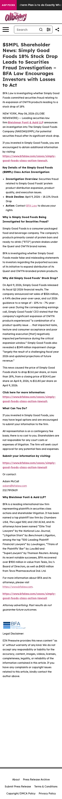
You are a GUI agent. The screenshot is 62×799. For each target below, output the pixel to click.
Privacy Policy (47, 793)
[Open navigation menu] (6, 29)
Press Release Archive (36, 779)
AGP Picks (8, 5)
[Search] (41, 29)
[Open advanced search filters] (48, 29)
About (16, 779)
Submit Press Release (18, 786)
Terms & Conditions (45, 786)
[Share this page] (57, 29)
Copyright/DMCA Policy (20, 793)
